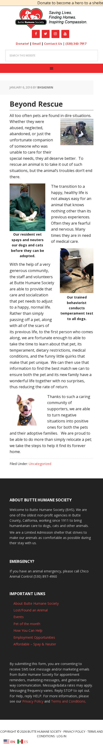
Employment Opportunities (34, 637)
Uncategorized (40, 463)
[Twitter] (46, 34)
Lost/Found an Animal (30, 610)
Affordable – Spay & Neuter (34, 644)
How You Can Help (27, 630)
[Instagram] (55, 34)
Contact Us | (54, 43)
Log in (61, 736)
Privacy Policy (32, 701)
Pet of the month (26, 623)
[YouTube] (65, 34)
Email (36, 43)
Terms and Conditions (68, 701)
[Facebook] (36, 34)
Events (18, 617)
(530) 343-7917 (75, 43)
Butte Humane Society (52, 18)
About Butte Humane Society (36, 603)
